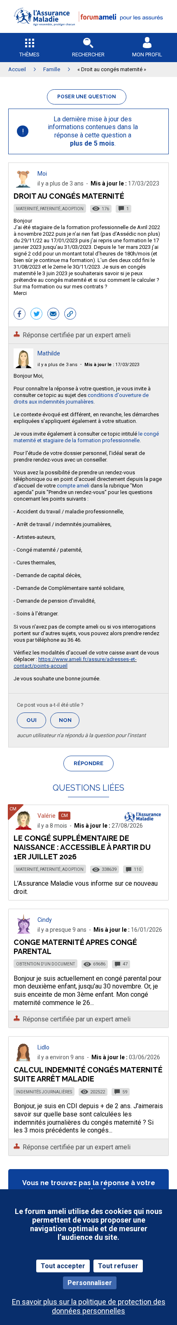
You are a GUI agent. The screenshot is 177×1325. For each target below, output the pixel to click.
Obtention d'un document (45, 964)
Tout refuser (118, 1266)
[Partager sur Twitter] (36, 315)
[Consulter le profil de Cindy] (23, 931)
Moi (42, 173)
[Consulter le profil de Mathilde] (23, 366)
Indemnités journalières (44, 1092)
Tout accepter (63, 1266)
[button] (88, 31)
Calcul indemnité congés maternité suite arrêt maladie (88, 1074)
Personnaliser (90, 1283)
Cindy (44, 920)
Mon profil (147, 54)
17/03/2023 (111, 364)
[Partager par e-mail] (53, 315)
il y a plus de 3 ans (57, 364)
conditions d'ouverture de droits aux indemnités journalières (81, 398)
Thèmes (29, 54)
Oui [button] (36, 720)
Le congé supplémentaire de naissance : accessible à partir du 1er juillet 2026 (82, 847)
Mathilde (48, 353)
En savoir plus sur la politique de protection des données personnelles (88, 1306)
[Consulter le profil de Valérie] (23, 827)
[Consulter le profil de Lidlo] (23, 1059)
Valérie (46, 815)
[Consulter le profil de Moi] (23, 185)
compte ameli (73, 486)
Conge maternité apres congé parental (75, 947)
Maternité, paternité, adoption (50, 209)
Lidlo (43, 1047)
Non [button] (69, 722)
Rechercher (88, 54)
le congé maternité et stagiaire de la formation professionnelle (86, 437)
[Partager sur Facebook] (20, 315)
